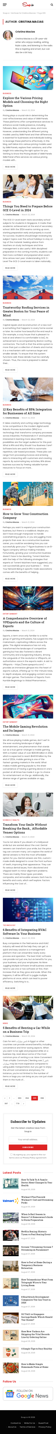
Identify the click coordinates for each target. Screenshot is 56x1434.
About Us (12, 1427)
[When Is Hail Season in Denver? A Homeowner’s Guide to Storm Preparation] (11, 1218)
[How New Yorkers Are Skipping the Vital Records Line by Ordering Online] (11, 1335)
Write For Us (29, 1423)
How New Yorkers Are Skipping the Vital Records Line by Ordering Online (35, 1334)
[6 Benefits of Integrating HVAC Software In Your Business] (28, 910)
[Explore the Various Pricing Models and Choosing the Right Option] (28, 78)
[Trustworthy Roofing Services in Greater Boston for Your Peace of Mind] (28, 287)
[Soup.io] (28, 4)
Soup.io (6, 13)
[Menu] (5, 4)
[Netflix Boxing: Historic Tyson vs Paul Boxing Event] (11, 1235)
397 (6, 1103)
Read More (10, 167)
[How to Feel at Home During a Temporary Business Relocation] (11, 1266)
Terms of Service (27, 1427)
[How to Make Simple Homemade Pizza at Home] (11, 1367)
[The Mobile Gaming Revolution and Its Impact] (28, 706)
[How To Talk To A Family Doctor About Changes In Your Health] (11, 1183)
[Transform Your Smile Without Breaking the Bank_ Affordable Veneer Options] (28, 805)
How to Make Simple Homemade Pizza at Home (34, 1365)
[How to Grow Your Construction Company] (28, 494)
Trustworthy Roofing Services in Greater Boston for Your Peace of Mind (26, 311)
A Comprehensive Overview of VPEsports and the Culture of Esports (25, 622)
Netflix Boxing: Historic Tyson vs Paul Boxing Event (36, 1233)
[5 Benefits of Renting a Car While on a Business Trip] (28, 1008)
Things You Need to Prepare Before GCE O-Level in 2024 (28, 208)
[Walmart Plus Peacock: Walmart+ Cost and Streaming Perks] (11, 1200)
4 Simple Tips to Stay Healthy (36, 1348)
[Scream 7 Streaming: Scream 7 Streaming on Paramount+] (11, 1250)
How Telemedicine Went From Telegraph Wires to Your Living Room (37, 1282)
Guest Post (43, 1423)
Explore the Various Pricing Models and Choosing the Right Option (25, 101)
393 (19, 1098)
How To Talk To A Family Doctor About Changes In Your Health (36, 1182)
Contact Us (16, 1423)
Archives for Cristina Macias (23, 13)
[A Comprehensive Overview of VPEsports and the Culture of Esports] (28, 598)
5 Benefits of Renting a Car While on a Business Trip (26, 1030)
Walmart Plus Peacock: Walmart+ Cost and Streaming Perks (37, 1200)
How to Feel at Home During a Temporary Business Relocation (36, 1265)
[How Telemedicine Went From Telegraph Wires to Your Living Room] (11, 1283)
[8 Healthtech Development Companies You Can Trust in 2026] (11, 1300)
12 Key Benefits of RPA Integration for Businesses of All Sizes (27, 411)
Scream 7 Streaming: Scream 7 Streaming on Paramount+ (37, 1248)
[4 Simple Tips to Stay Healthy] (11, 1352)
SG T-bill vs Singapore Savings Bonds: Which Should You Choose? (36, 1317)
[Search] (51, 4)
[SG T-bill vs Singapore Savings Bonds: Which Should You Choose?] (11, 1318)
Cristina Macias (25, 31)
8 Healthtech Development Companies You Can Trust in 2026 (36, 1300)
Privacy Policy (29, 1158)
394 (27, 1098)
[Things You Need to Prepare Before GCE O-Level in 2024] (28, 186)
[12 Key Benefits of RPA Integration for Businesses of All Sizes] (28, 389)
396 (42, 1098)
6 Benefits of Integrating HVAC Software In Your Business (25, 931)
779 (17, 1103)
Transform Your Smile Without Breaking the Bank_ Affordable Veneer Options (25, 828)
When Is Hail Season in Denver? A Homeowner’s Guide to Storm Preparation (37, 1217)
